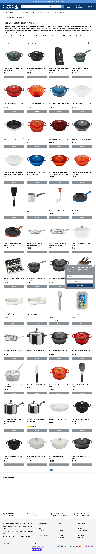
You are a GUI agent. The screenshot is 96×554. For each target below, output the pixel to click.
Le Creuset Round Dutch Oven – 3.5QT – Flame (36, 138)
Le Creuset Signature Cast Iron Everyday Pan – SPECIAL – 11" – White (14, 138)
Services (62, 12)
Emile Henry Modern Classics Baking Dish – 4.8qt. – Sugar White (36, 313)
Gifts (18, 12)
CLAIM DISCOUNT (80, 285)
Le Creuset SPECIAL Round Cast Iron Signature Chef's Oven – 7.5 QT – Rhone (58, 138)
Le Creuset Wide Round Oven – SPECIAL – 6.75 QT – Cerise (14, 104)
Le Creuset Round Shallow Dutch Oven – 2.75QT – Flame (81, 173)
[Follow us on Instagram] (35, 547)
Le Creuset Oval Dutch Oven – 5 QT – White (58, 457)
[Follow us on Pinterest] (38, 547)
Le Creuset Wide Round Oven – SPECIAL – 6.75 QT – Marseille (59, 104)
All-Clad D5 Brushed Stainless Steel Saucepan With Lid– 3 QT (13, 385)
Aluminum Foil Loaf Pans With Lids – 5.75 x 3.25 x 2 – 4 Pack (82, 313)
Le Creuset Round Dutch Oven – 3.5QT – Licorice (13, 457)
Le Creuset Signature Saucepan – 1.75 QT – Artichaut (81, 69)
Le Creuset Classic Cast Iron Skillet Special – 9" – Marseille (80, 209)
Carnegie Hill (42, 526)
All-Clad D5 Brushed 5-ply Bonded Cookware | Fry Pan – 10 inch (57, 244)
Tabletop (25, 12)
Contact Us (81, 528)
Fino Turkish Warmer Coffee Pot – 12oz (36, 209)
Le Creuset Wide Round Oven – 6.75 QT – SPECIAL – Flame (36, 104)
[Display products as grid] (88, 43)
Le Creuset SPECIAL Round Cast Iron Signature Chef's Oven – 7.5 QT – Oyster (81, 138)
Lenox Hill (41, 530)
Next (89, 470)
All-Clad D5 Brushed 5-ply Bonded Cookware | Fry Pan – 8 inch (35, 244)
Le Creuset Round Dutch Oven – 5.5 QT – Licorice (81, 420)
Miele (33, 12)
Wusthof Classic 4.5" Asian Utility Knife (36, 384)
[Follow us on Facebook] (33, 547)
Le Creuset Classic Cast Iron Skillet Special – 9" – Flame (12, 244)
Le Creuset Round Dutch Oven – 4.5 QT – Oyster (59, 279)
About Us (80, 526)
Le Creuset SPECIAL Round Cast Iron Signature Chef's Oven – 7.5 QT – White (13, 173)
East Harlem (42, 533)
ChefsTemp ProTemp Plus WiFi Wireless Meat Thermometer (59, 69)
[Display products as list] (90, 43)
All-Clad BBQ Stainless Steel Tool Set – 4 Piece (14, 279)
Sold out (14, 77)
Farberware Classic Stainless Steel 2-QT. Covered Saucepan (13, 420)
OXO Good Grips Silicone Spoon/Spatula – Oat (59, 313)
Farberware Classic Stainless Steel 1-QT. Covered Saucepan (37, 420)
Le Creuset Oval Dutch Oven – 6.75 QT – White (36, 457)
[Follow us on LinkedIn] (42, 547)
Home (11, 12)
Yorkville (41, 528)
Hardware (48, 12)
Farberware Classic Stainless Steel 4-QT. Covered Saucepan (36, 350)
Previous (8, 470)
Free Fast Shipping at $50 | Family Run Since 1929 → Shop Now (48, 1)
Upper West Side (43, 535)
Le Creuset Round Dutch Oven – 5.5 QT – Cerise (81, 350)
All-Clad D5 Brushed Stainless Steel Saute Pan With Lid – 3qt (13, 350)
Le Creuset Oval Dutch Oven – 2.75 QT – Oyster (81, 457)
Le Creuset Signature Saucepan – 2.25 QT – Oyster (36, 279)
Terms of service (82, 530)
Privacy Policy (81, 533)
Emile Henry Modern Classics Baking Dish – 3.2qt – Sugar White (14, 313)
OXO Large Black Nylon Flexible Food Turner (81, 385)
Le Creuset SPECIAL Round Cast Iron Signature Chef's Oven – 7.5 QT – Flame (58, 173)
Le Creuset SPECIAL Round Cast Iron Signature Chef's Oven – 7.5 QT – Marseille (36, 174)
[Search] (62, 6)
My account (79, 7)
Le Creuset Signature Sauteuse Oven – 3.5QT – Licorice (36, 69)
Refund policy (81, 535)
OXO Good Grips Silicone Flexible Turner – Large (14, 209)
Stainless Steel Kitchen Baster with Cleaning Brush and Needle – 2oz (58, 209)
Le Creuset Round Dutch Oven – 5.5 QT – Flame (59, 385)
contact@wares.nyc (35, 515)
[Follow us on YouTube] (40, 547)
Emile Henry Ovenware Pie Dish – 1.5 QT (58, 419)
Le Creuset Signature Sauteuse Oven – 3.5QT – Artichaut (13, 69)
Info (55, 12)
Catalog (5, 12)
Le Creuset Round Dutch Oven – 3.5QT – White (81, 244)
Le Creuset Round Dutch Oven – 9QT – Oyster (58, 350)
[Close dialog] (93, 266)
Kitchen (40, 12)
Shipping (80, 537)
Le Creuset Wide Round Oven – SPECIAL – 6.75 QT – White (82, 104)
